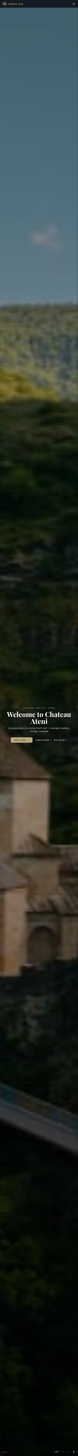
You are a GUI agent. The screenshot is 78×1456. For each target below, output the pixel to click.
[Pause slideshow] (74, 1452)
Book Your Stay (59, 740)
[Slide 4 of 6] (63, 1452)
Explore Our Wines (42, 740)
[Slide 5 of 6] (66, 1452)
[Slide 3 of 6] (60, 1452)
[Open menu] (74, 4)
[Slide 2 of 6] (57, 1452)
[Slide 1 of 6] (53, 1452)
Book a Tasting (20, 740)
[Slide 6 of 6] (69, 1452)
